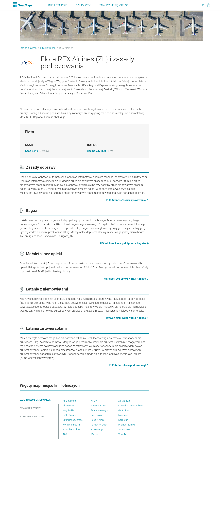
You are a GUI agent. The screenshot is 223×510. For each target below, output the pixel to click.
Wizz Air (122, 434)
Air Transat (68, 405)
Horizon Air (96, 415)
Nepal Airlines (97, 420)
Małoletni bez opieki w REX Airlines (125, 278)
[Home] (23, 4)
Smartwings (97, 429)
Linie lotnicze (57, 5)
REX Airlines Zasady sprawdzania (126, 200)
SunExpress (124, 429)
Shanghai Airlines (71, 429)
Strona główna (28, 48)
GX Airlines (123, 410)
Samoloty (83, 5)
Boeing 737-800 (96, 151)
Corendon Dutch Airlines (130, 405)
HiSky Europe (69, 415)
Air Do (94, 400)
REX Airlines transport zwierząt (127, 365)
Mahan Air (123, 415)
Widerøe (95, 434)
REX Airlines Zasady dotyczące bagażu (123, 243)
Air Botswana (70, 400)
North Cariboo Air (72, 424)
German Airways (99, 410)
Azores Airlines (98, 405)
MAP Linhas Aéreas (73, 420)
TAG (65, 434)
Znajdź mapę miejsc (114, 5)
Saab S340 (31, 151)
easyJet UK (68, 410)
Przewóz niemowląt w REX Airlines (125, 318)
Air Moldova (124, 400)
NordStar (123, 420)
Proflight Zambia (127, 424)
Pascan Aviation (99, 424)
